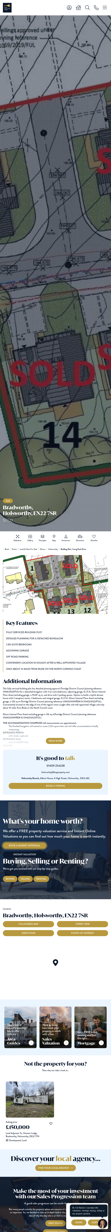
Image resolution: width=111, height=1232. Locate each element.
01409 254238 (56, 766)
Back (7, 549)
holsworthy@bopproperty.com (55, 772)
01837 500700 (55, 1223)
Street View (83, 924)
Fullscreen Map (28, 924)
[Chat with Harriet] (103, 1224)
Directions (28, 933)
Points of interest (82, 933)
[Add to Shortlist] (93, 536)
